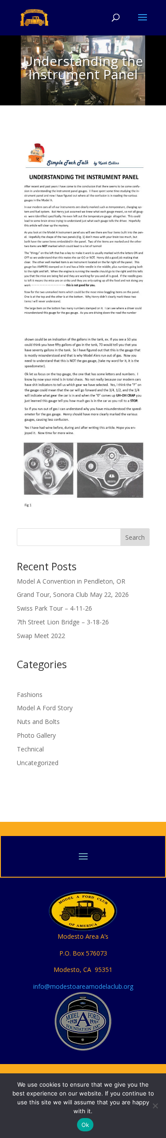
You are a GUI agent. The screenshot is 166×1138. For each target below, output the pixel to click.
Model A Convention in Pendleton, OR (71, 581)
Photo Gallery (36, 735)
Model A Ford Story (45, 708)
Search (135, 537)
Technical (30, 749)
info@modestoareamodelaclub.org (83, 986)
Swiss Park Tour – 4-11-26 (54, 608)
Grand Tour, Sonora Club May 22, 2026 (73, 594)
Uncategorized (37, 763)
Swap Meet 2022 (41, 635)
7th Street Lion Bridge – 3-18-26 (63, 622)
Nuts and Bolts (38, 721)
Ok (85, 1124)
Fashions (29, 694)
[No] (155, 1105)
